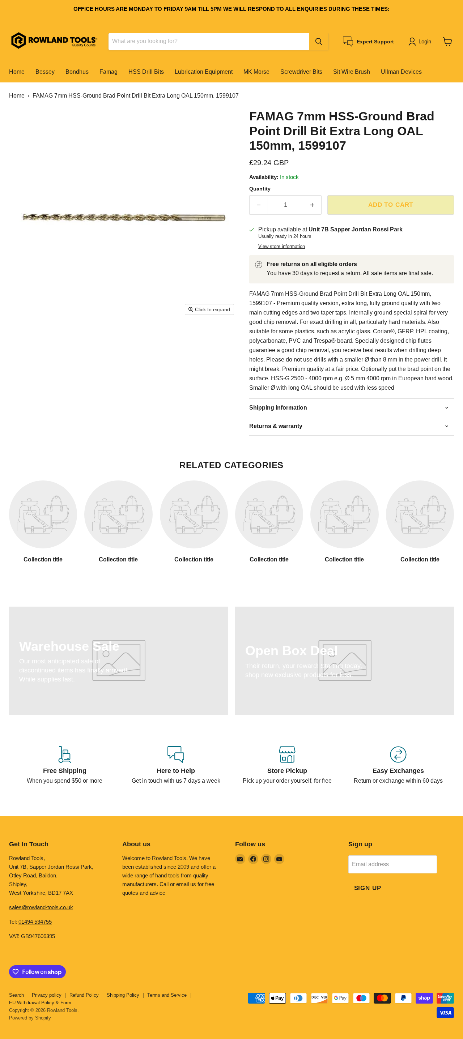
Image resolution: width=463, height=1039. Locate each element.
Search (16, 995)
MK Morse (256, 72)
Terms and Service (167, 995)
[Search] (318, 41)
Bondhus (77, 72)
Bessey (45, 72)
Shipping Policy (123, 995)
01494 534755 (35, 922)
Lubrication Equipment (204, 72)
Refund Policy (84, 995)
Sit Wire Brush (351, 72)
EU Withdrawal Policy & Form (40, 1002)
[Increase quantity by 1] (312, 205)
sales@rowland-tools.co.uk (41, 907)
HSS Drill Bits (146, 72)
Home (17, 72)
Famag (108, 72)
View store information (281, 246)
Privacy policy (46, 995)
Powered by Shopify (30, 1018)
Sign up (367, 888)
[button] (421, 41)
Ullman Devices (401, 72)
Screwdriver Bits (301, 72)
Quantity (260, 189)
